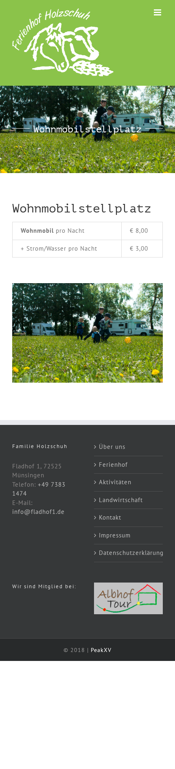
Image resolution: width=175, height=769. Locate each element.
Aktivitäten (115, 482)
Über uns (112, 447)
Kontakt (110, 517)
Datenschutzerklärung (129, 553)
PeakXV (101, 650)
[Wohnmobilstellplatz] (87, 286)
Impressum (115, 535)
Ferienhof (113, 464)
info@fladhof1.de (38, 512)
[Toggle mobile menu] (158, 12)
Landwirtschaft (121, 500)
